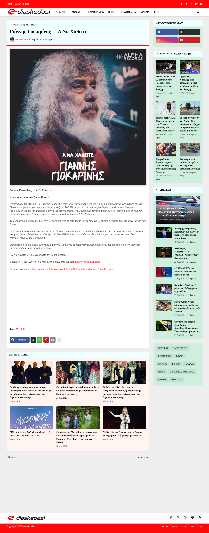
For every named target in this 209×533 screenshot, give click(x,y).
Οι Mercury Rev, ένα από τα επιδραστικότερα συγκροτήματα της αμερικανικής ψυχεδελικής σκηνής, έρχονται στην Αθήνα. (122, 392)
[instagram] (191, 4)
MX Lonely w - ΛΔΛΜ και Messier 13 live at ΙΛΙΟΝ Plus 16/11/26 (30, 434)
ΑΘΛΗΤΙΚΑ (176, 379)
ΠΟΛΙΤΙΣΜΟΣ (164, 356)
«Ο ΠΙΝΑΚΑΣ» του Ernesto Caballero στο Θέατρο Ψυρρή (185, 271)
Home (9, 4)
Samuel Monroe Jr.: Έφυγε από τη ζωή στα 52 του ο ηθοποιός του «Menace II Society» (166, 124)
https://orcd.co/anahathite (87, 261)
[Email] (53, 340)
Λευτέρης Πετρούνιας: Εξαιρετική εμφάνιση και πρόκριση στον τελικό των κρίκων (186, 233)
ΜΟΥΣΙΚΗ (31, 25)
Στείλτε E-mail (22, 4)
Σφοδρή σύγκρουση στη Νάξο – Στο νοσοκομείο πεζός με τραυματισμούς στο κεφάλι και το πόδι (190, 124)
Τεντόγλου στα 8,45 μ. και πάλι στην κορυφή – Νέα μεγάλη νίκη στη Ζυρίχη (165, 82)
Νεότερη (12, 457)
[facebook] (167, 32)
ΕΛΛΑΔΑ (189, 364)
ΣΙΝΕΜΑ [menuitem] (145, 12)
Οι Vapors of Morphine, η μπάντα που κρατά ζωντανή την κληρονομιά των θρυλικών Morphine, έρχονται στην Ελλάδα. (76, 437)
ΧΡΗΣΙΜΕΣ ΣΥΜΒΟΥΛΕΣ (182, 372)
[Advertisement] (78, 301)
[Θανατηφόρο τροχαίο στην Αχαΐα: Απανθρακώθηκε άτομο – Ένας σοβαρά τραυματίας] (164, 325)
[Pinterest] (46, 340)
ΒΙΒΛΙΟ (179, 356)
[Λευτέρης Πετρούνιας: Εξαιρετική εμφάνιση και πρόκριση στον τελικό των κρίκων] (164, 232)
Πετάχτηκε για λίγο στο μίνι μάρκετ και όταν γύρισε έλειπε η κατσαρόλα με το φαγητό (176, 212)
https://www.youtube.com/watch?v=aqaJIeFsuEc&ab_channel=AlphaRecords (72, 269)
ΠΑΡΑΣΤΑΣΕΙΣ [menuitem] (96, 12)
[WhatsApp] (39, 340)
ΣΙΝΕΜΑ (176, 364)
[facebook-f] (182, 4)
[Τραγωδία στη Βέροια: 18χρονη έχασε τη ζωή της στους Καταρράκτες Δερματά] (166, 149)
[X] (33, 340)
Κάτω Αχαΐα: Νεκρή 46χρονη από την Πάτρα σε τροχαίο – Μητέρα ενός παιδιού (187, 307)
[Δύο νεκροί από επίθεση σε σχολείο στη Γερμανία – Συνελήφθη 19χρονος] (190, 149)
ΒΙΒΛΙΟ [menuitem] (112, 12)
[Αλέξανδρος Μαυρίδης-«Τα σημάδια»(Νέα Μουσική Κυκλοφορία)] (164, 252)
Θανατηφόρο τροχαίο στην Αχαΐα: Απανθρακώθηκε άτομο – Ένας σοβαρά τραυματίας (187, 327)
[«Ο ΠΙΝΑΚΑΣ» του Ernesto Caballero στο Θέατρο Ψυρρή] (164, 272)
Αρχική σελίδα (17, 25)
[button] (198, 12)
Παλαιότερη (142, 457)
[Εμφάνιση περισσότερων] (59, 340)
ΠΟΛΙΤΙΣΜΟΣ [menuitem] (128, 12)
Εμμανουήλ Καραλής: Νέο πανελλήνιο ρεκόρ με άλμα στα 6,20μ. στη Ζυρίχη (189, 82)
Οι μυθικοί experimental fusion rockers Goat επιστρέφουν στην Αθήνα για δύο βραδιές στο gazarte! (77, 390)
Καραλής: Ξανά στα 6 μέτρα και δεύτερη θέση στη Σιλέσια (186, 288)
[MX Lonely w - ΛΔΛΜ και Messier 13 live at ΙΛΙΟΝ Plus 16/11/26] (31, 417)
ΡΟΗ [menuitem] (156, 12)
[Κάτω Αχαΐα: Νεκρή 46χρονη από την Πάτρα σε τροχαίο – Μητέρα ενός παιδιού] (164, 305)
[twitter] (186, 4)
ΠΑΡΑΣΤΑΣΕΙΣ (180, 348)
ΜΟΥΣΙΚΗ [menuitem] (77, 12)
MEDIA (161, 372)
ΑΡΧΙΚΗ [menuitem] (60, 12)
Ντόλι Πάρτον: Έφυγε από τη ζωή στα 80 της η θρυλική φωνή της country (123, 434)
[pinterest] (196, 4)
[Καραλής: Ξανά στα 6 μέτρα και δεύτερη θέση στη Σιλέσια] (164, 289)
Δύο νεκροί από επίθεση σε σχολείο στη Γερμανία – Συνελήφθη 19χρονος (190, 164)
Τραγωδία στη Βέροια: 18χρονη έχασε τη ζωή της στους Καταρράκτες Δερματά (166, 165)
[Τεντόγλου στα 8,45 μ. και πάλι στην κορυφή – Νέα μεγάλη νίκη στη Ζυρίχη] (166, 67)
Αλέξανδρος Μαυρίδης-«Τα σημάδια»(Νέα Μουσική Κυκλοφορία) (186, 253)
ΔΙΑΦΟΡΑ (162, 364)
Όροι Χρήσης (196, 526)
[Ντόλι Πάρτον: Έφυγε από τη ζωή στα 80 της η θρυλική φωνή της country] (124, 417)
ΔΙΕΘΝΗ (162, 379)
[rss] (201, 4)
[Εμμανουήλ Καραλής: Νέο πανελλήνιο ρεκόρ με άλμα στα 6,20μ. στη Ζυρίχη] (190, 67)
